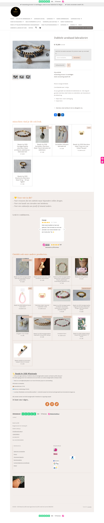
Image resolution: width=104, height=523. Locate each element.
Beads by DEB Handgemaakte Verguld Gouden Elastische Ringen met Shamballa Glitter (81, 308)
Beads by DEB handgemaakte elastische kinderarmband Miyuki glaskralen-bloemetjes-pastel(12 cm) (61, 279)
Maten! (15, 465)
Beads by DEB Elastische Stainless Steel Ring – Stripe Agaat (22, 179)
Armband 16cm (62, 333)
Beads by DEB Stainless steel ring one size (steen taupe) (81, 146)
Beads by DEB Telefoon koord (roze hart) (22, 306)
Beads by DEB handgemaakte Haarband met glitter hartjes (42, 334)
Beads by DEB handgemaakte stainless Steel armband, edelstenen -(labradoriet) (22, 148)
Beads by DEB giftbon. (81, 277)
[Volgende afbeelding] (47, 54)
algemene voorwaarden (19, 451)
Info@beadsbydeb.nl (18, 431)
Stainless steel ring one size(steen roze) (42, 306)
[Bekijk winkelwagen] (40, 27)
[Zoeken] (36, 27)
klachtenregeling (18, 460)
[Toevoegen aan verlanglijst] (69, 65)
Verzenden (77, 57)
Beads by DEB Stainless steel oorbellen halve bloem (42, 277)
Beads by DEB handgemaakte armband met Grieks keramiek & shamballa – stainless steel (61, 308)
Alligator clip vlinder (22, 333)
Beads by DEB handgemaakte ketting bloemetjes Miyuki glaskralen (22, 278)
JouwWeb (89, 506)
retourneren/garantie (19, 457)
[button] (15, 77)
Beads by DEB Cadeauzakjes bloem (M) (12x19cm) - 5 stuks (81, 335)
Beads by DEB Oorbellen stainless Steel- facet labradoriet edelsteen (42, 147)
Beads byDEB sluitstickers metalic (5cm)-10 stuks (22, 361)
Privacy (15, 454)
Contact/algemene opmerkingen (21, 463)
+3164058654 (16, 434)
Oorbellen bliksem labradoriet (61, 145)
